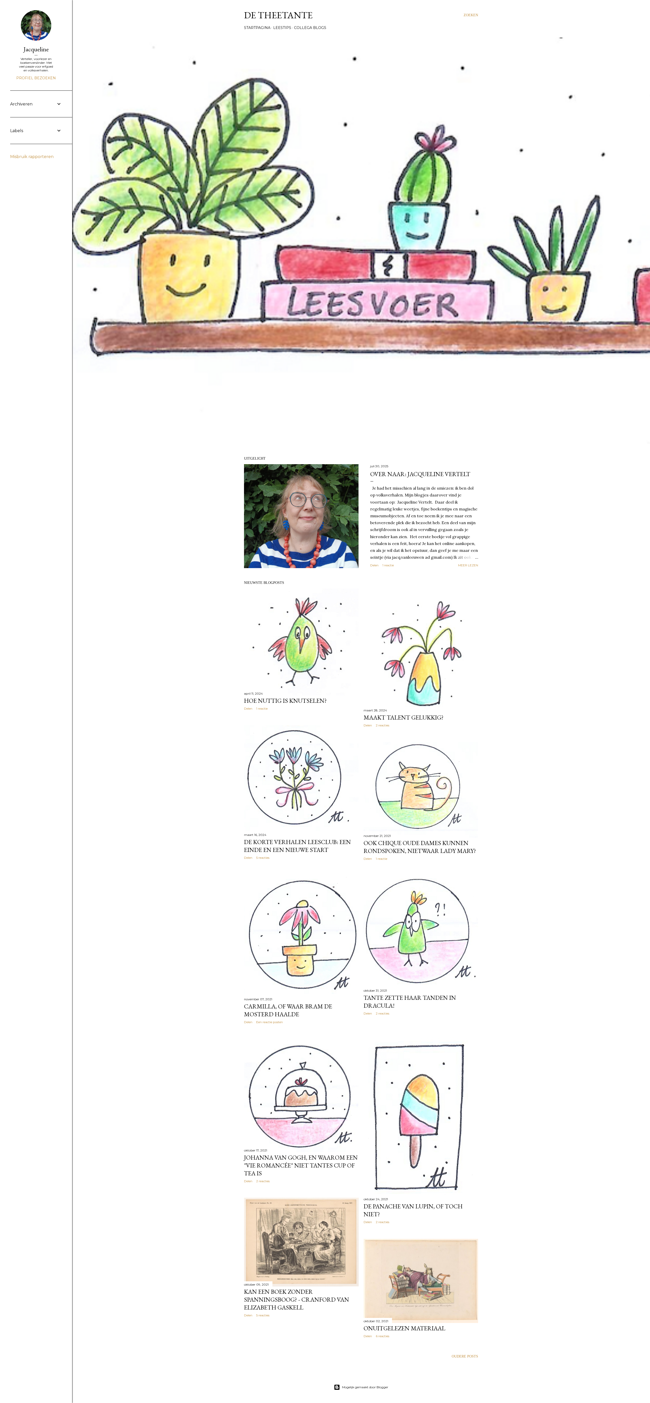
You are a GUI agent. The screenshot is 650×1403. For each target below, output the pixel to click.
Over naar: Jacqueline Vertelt (420, 474)
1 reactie (388, 565)
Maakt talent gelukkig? (404, 717)
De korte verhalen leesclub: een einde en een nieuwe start (297, 846)
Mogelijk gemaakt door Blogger (365, 1387)
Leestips (282, 27)
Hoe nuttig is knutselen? (285, 701)
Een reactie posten (269, 1022)
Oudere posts (465, 1356)
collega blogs (310, 27)
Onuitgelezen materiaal (404, 1328)
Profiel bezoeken (36, 78)
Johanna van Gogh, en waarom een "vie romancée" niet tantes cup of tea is (301, 1165)
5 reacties (262, 858)
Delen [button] (374, 565)
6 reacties (382, 1336)
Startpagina (257, 27)
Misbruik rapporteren (32, 156)
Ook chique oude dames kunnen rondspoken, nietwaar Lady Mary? (420, 847)
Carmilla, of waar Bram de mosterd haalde (288, 1010)
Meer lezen (468, 565)
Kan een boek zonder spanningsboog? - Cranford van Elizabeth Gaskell (296, 1299)
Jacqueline (36, 49)
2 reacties (382, 725)
